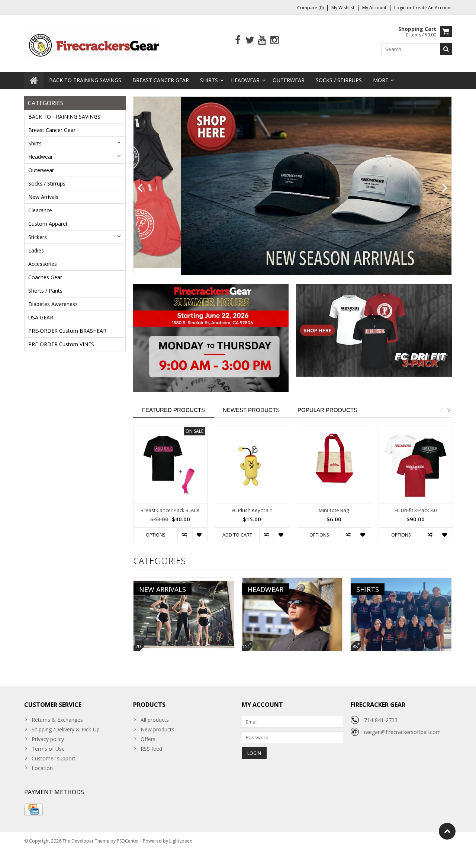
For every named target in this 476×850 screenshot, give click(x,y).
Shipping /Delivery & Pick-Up (66, 729)
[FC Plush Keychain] (252, 464)
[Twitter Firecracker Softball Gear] (250, 40)
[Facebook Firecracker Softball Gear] (237, 40)
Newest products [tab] (251, 410)
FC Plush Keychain (252, 510)
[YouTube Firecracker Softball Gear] (262, 40)
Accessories (42, 263)
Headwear (245, 80)
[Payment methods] (33, 809)
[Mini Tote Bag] (334, 464)
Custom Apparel (47, 223)
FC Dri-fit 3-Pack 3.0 (416, 510)
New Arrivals (43, 196)
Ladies (36, 250)
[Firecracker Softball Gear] (93, 44)
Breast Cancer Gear (160, 80)
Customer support (53, 758)
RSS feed (151, 748)
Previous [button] (441, 410)
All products (155, 719)
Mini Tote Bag (334, 510)
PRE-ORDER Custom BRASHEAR (67, 330)
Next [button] (448, 410)
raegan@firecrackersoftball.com (402, 731)
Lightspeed (181, 841)
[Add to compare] (184, 535)
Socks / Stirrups (339, 80)
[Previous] (140, 188)
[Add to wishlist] (199, 535)
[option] (170, 487)
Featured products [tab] (173, 410)
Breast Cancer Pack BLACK (170, 510)
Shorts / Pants (45, 290)
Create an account (432, 7)
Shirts (209, 80)
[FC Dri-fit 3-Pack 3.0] (416, 464)
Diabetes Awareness (53, 304)
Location (42, 768)
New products (157, 729)
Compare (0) (310, 7)
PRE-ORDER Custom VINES (61, 344)
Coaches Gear (45, 277)
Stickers (37, 237)
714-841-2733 (381, 720)
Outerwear (289, 80)
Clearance (40, 210)
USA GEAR (40, 317)
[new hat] (293, 186)
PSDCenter (128, 841)
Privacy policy (48, 739)
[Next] (445, 188)
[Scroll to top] (447, 831)
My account (374, 7)
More (380, 80)
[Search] (446, 49)
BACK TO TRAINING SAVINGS (85, 80)
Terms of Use (48, 748)
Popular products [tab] (327, 410)
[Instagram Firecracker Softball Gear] (274, 40)
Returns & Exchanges (57, 719)
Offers (148, 739)
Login (400, 7)
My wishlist (342, 7)
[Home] (34, 80)
